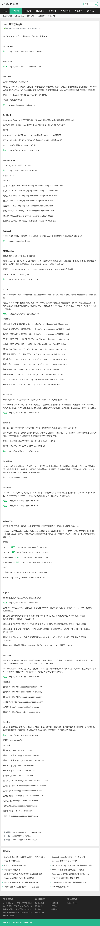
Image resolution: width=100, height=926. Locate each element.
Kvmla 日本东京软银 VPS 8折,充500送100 (21, 882)
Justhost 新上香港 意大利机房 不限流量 (68, 870)
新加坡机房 (7, 16)
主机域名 (78, 11)
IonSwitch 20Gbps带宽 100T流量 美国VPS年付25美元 (73, 865)
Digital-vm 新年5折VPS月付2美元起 (19, 878)
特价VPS (30, 16)
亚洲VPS (27, 11)
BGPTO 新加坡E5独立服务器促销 (65, 878)
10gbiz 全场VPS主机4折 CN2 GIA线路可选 (21, 887)
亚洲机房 (51, 16)
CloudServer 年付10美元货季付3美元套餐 (69, 882)
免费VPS (52, 11)
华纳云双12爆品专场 (12, 870)
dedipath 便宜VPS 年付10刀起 (24, 839)
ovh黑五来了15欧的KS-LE (23, 836)
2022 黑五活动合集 (12, 861)
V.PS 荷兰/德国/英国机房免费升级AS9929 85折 (23, 874)
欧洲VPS (40, 11)
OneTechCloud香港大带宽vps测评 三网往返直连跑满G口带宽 (25, 857)
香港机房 (41, 16)
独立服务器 (65, 11)
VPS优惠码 (19, 16)
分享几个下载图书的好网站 (15, 865)
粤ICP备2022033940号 (22, 922)
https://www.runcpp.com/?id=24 (27, 832)
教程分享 (90, 11)
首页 (5, 11)
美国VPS (15, 11)
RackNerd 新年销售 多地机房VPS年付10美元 (70, 874)
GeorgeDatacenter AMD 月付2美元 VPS (68, 857)
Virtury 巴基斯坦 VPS (61, 887)
